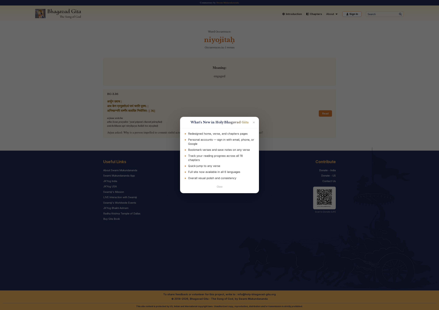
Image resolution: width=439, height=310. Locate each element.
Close (219, 186)
